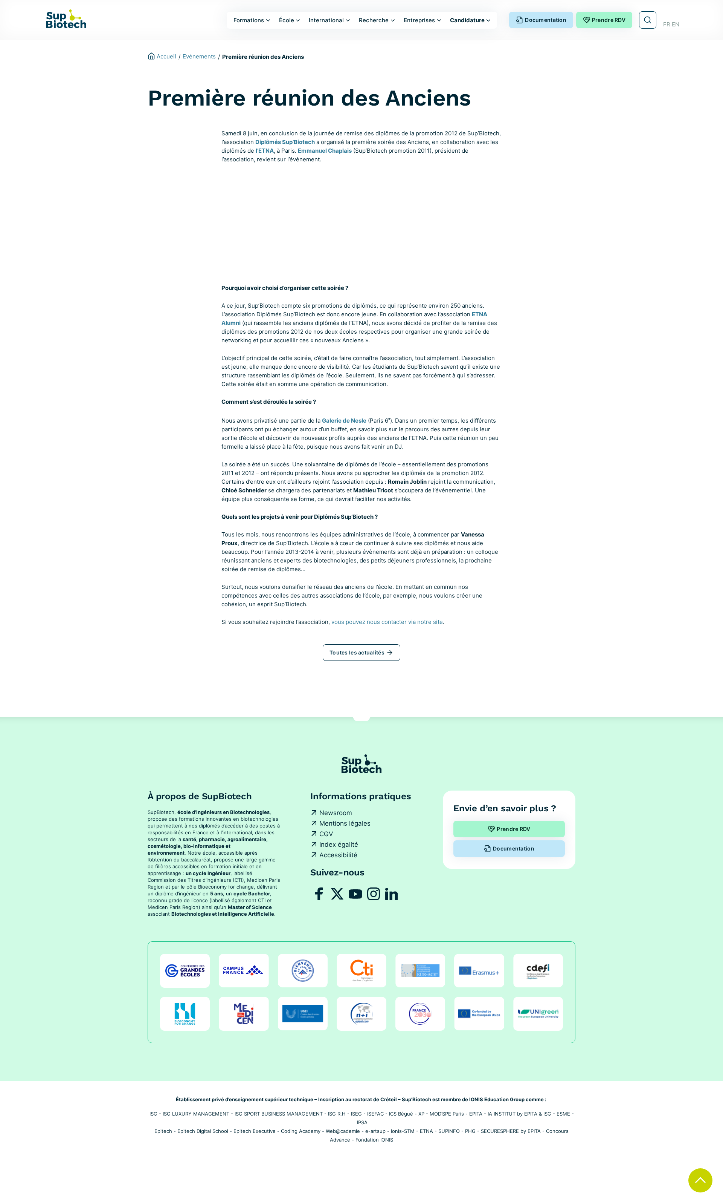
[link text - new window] (319, 894)
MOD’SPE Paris (447, 1114)
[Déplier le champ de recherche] (647, 20)
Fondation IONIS (374, 1140)
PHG (470, 1131)
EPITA (475, 1114)
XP (421, 1114)
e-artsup (375, 1131)
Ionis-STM (403, 1131)
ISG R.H (337, 1114)
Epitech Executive (254, 1131)
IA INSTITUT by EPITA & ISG (519, 1114)
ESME (563, 1114)
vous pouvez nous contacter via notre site (387, 621)
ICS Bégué (401, 1114)
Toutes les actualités (356, 652)
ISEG (356, 1114)
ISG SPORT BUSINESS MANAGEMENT (279, 1114)
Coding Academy (300, 1131)
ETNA (426, 1131)
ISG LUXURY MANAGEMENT (196, 1114)
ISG (153, 1114)
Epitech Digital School (202, 1131)
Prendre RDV (608, 20)
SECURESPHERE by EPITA (511, 1131)
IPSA (362, 1122)
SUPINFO (449, 1131)
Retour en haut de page (700, 1180)
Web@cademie (343, 1131)
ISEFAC (375, 1114)
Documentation (545, 20)
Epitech (163, 1131)
